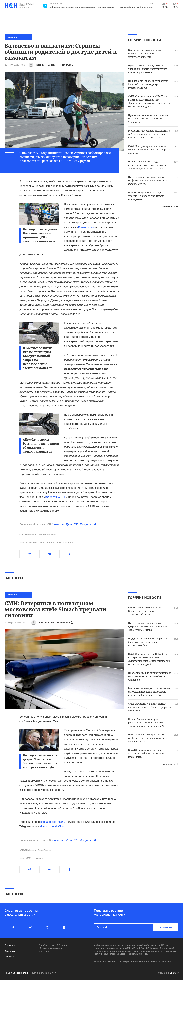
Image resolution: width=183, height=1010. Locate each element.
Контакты (10, 951)
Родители (31, 542)
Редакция (10, 945)
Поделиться (65, 64)
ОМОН (29, 858)
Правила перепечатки (16, 972)
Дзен (69, 524)
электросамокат (65, 542)
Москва (39, 858)
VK (76, 524)
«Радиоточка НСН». (52, 826)
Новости (58, 524)
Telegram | (86, 524)
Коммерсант (86, 227)
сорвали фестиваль (52, 822)
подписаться (166, 927)
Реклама (9, 956)
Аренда (50, 542)
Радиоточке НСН (55, 497)
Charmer (174, 972)
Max (96, 524)
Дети (41, 542)
